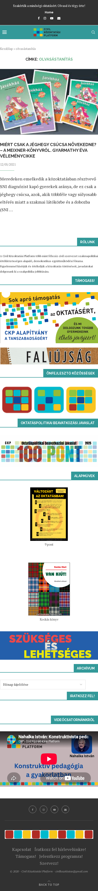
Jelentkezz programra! (61, 856)
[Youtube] (51, 18)
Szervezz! (49, 863)
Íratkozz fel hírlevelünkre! (60, 849)
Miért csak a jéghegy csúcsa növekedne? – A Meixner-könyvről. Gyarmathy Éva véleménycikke (48, 150)
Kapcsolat (21, 849)
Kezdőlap (6, 49)
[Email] (58, 18)
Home (49, 12)
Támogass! (25, 856)
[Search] (93, 32)
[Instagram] (45, 18)
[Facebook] (38, 18)
